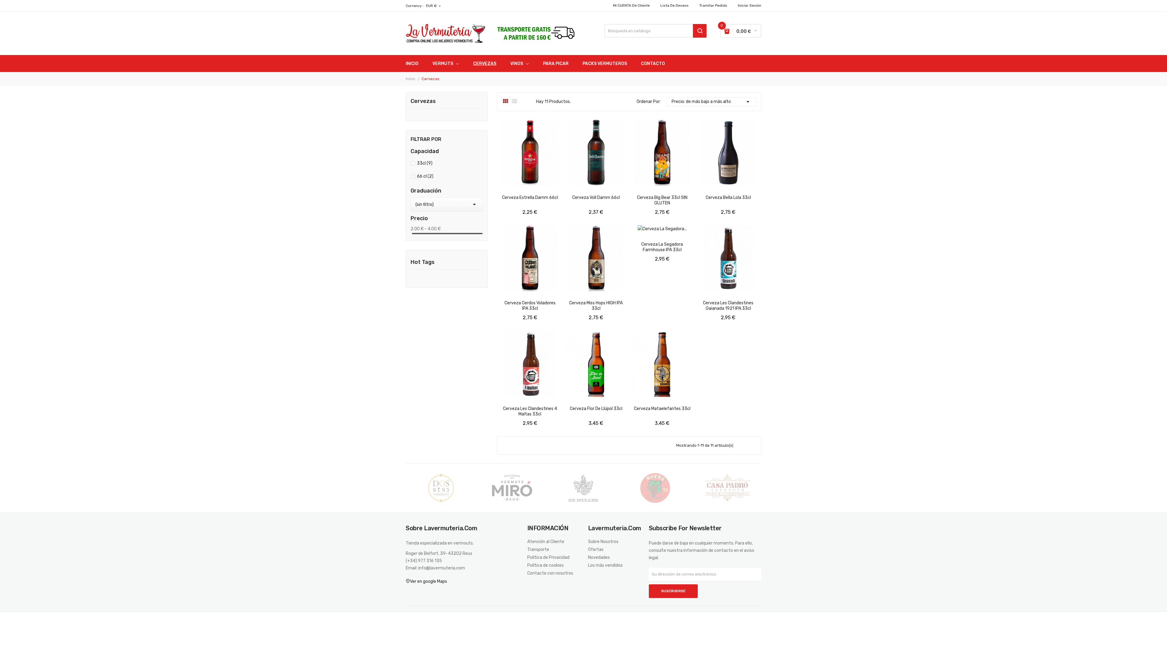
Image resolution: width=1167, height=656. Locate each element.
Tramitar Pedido (713, 5)
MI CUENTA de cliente (631, 5)
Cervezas (423, 101)
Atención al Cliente (545, 542)
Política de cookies (545, 565)
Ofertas (596, 550)
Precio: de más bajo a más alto (712, 101)
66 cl (425, 176)
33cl (424, 163)
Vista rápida (507, 212)
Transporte (538, 550)
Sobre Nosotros (603, 542)
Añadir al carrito (535, 212)
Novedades (599, 557)
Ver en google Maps (428, 581)
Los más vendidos (605, 565)
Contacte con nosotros (550, 573)
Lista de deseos (674, 5)
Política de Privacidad (548, 557)
